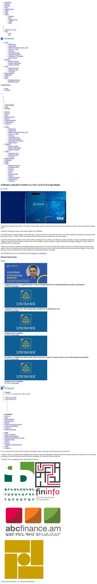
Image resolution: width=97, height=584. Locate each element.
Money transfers (9, 73)
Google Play (42, 253)
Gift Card (11, 51)
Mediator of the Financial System (14, 438)
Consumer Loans (13, 68)
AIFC (10, 23)
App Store (34, 253)
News (6, 417)
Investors (11, 16)
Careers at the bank (10, 429)
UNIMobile (8, 75)
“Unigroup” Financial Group (13, 444)
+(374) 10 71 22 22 (10, 397)
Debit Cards (12, 44)
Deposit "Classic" (13, 61)
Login (6, 88)
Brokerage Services (14, 80)
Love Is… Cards (13, 49)
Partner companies (10, 434)
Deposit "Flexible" (14, 64)
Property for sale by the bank (13, 424)
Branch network (9, 419)
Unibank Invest (13, 19)
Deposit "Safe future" (14, 63)
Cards (6, 42)
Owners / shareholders (11, 426)
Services (7, 443)
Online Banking (6, 85)
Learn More (15, 286)
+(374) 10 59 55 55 (10, 399)
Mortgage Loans (13, 70)
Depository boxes (13, 81)
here (18, 243)
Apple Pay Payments (14, 54)
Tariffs (6, 76)
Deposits (7, 59)
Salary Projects (12, 58)
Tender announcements (11, 436)
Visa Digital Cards (13, 53)
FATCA (7, 441)
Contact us (8, 448)
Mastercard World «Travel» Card (18, 47)
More (6, 163)
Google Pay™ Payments (15, 56)
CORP (10, 21)
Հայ (9, 33)
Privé (9, 18)
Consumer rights (9, 439)
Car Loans (11, 71)
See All (3, 260)
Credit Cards (12, 46)
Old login (7, 90)
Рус (9, 35)
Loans (6, 66)
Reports (7, 423)
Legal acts (8, 428)
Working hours (9, 421)
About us (7, 416)
